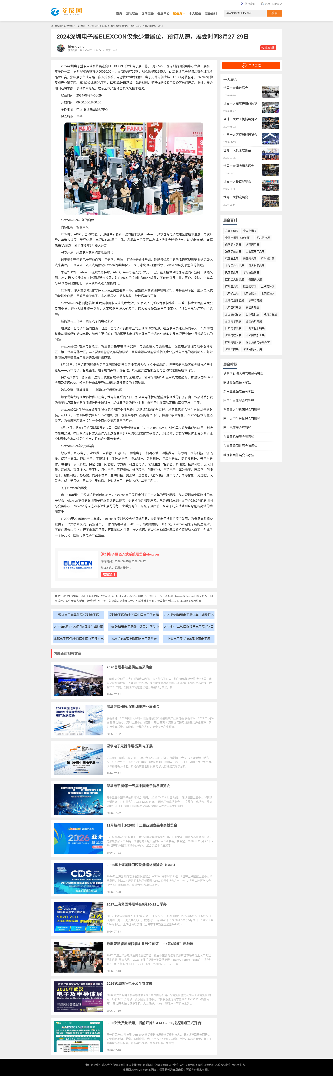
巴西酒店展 (232, 272)
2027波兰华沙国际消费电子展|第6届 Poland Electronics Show (189, 628)
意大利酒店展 (256, 265)
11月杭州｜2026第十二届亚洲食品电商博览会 (142, 825)
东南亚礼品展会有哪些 (238, 391)
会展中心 (163, 13)
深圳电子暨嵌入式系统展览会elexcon (130, 554)
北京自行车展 (233, 307)
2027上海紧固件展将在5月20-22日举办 (137, 904)
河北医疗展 (263, 237)
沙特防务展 (255, 300)
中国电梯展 (249, 230)
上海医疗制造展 (234, 265)
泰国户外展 (252, 307)
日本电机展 (252, 314)
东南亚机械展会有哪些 (238, 436)
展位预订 (109, 574)
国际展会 (132, 13)
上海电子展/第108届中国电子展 (188, 638)
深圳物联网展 (233, 335)
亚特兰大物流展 (234, 279)
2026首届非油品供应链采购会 (129, 667)
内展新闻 (80, 26)
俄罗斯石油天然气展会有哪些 (243, 373)
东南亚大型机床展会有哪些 (241, 409)
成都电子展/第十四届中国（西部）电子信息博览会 (79, 640)
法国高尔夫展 (233, 251)
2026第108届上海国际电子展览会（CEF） (134, 640)
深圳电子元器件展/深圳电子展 (78, 615)
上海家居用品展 (255, 251)
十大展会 (195, 13)
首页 (119, 13)
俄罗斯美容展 (233, 244)
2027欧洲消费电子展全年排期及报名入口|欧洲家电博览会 (189, 616)
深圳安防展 (232, 349)
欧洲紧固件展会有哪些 (238, 455)
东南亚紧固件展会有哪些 (240, 445)
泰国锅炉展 (255, 279)
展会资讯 (179, 13)
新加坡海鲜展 (251, 272)
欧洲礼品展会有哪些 (237, 382)
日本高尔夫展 (233, 328)
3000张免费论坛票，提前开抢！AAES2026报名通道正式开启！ (155, 1023)
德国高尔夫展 (254, 321)
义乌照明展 (232, 230)
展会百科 (211, 13)
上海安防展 (267, 286)
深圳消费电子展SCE (258, 342)
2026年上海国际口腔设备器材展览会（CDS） (142, 865)
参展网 (58, 26)
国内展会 (147, 13)
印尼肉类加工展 (255, 335)
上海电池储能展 (234, 300)
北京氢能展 (249, 293)
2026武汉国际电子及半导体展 (129, 983)
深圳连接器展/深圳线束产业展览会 (133, 707)
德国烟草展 (249, 286)
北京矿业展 (232, 293)
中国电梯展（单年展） (238, 237)
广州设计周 (267, 258)
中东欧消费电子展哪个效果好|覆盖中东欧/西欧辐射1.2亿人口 (134, 628)
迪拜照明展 (252, 244)
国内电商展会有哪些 (237, 427)
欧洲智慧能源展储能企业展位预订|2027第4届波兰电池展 (150, 944)
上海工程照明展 (255, 328)
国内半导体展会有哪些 (238, 400)
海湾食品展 (270, 314)
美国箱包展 (249, 258)
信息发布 (250, 3)
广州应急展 (232, 286)
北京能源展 (267, 293)
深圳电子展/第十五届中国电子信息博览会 (134, 616)
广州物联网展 (233, 342)
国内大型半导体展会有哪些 (241, 418)
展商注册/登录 (273, 3)
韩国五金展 (232, 258)
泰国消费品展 (233, 314)
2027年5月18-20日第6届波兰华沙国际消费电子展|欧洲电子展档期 (78, 628)
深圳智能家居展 (252, 349)
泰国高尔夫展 (233, 321)
